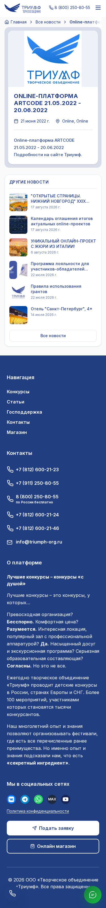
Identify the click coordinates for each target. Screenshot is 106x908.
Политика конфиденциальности (38, 811)
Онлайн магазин (56, 846)
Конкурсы (18, 391)
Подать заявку (56, 828)
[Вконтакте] (11, 799)
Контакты (18, 422)
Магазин (17, 432)
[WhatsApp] (38, 799)
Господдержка (24, 412)
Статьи (15, 402)
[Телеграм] (24, 799)
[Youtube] (65, 799)
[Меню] (98, 7)
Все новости (48, 21)
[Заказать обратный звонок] (12, 893)
